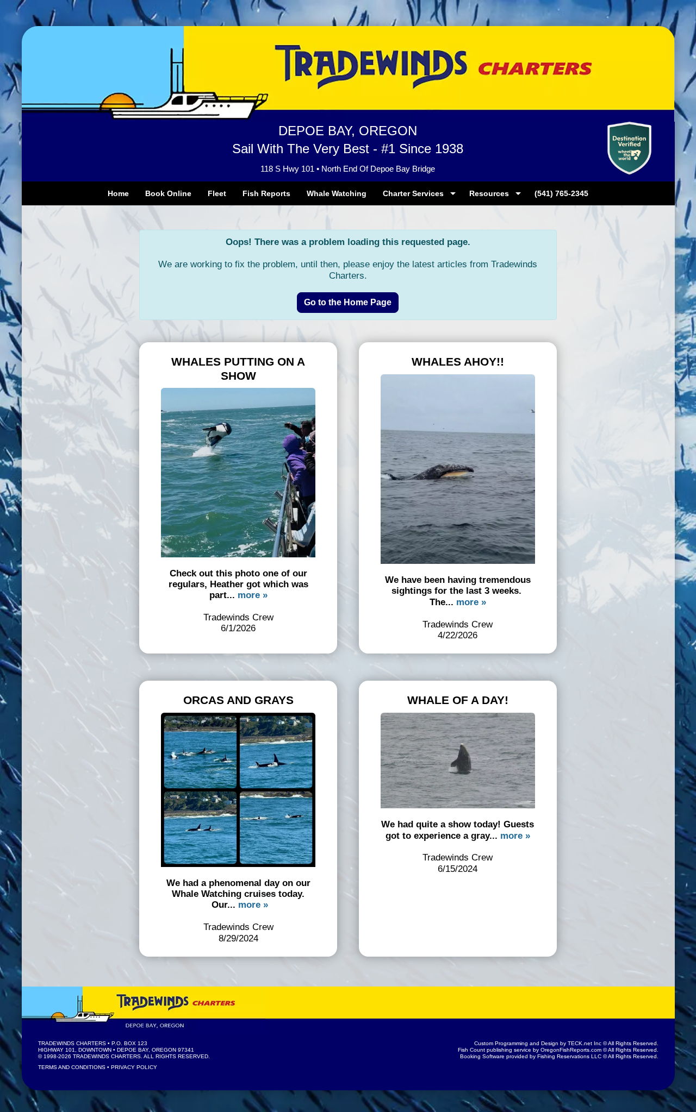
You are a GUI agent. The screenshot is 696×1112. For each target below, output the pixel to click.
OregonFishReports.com (570, 1050)
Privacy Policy (134, 1067)
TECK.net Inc (584, 1043)
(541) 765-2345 (561, 193)
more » (253, 595)
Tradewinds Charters (72, 1043)
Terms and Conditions (71, 1067)
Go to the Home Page (347, 302)
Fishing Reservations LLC (569, 1056)
